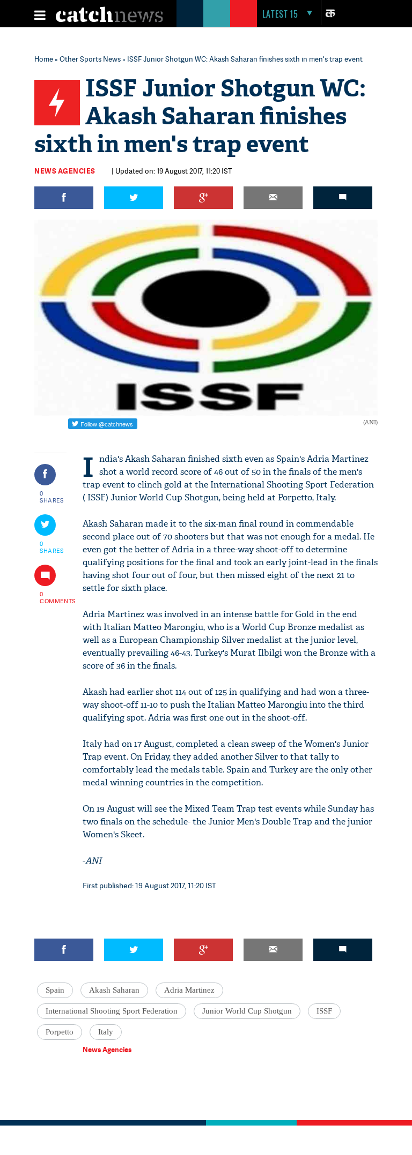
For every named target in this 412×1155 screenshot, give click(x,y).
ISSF (324, 1011)
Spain (55, 990)
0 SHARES (52, 497)
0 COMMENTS (52, 597)
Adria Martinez (189, 990)
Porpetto (59, 1032)
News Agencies (64, 171)
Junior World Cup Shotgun (247, 1011)
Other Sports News (90, 59)
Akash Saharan (114, 990)
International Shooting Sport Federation (112, 1011)
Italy (105, 1032)
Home (43, 59)
